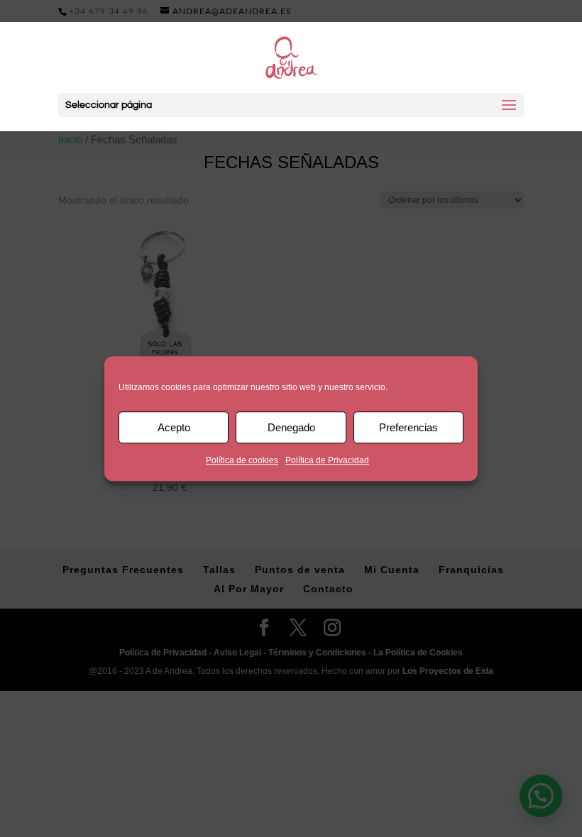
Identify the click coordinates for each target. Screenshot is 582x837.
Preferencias (408, 427)
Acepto (174, 427)
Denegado (291, 427)
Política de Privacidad (327, 460)
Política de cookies (242, 460)
